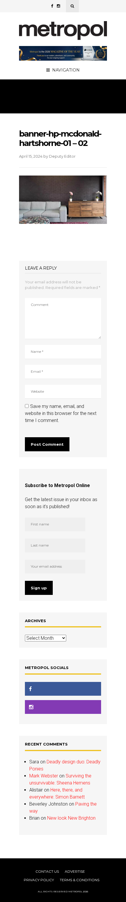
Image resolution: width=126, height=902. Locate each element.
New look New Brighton (71, 818)
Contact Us (47, 871)
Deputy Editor (62, 156)
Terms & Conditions (79, 880)
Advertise (75, 871)
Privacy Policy (39, 880)
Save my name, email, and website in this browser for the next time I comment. (60, 413)
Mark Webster (43, 776)
